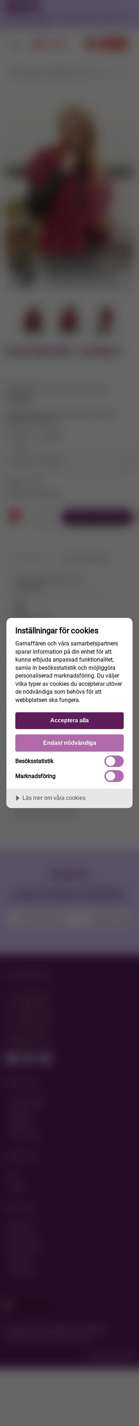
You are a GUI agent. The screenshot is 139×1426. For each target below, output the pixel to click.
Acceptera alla (69, 720)
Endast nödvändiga (69, 742)
